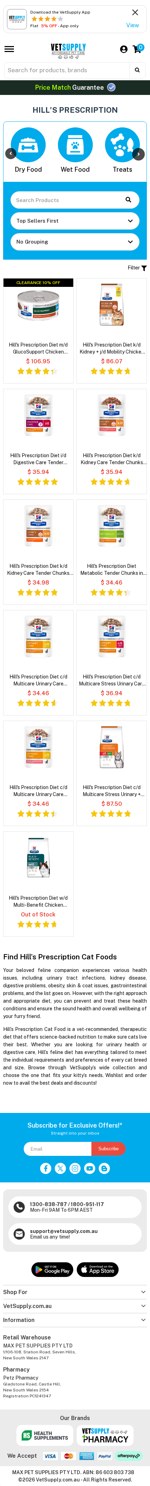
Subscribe (108, 1148)
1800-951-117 (87, 1204)
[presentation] (10, 153)
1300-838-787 (48, 1204)
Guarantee (70, 87)
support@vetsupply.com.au (64, 1231)
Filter (134, 267)
